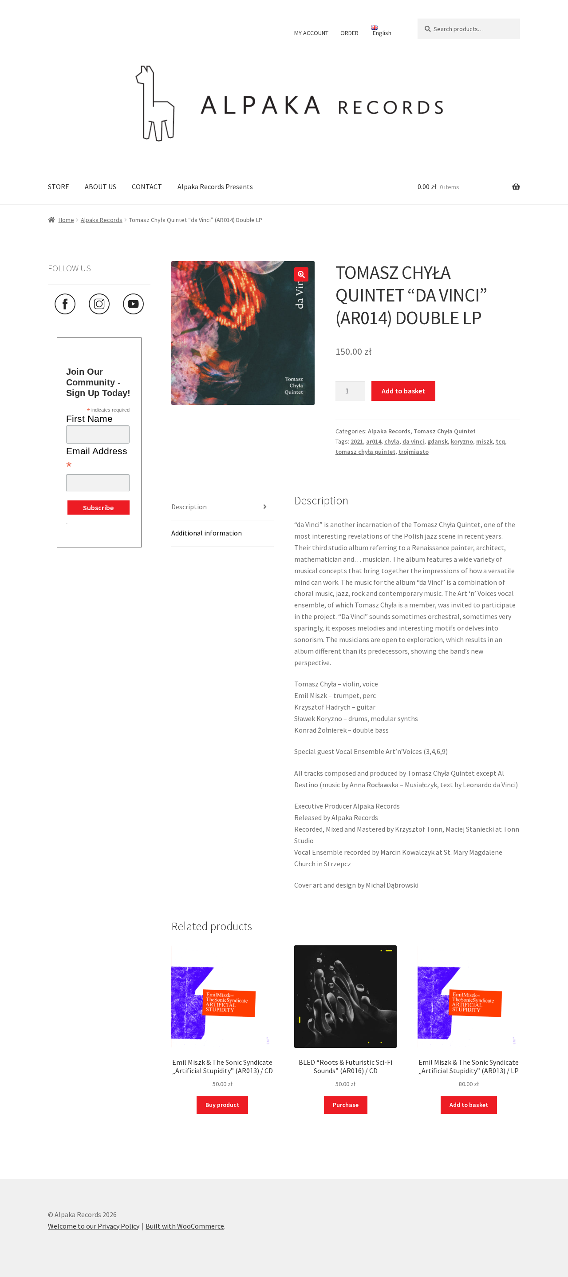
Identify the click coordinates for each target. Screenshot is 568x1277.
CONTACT (147, 186)
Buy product (222, 1105)
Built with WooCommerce (185, 1225)
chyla (391, 441)
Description (189, 506)
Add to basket (403, 390)
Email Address (96, 459)
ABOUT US (100, 186)
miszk (484, 441)
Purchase (346, 1105)
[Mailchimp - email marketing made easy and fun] (66, 530)
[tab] (222, 507)
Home (66, 220)
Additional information (206, 532)
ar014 (373, 441)
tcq (500, 441)
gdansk (437, 441)
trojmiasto (413, 452)
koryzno (462, 441)
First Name (89, 418)
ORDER (349, 33)
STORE (58, 186)
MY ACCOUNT (311, 33)
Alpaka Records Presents (215, 186)
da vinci (413, 441)
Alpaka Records (101, 220)
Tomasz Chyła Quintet (445, 431)
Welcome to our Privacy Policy (93, 1225)
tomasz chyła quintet (365, 452)
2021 (357, 441)
